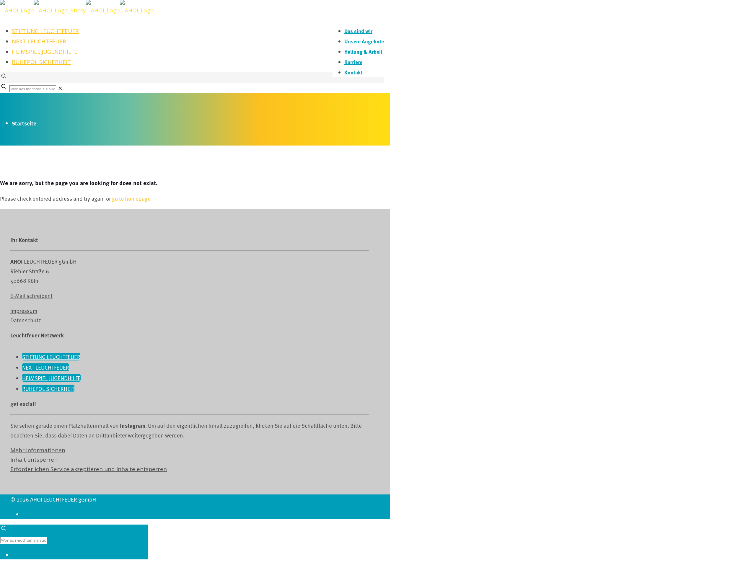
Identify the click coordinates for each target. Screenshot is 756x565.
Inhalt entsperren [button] (34, 459)
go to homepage (131, 198)
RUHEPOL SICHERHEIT (41, 62)
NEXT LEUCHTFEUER (39, 41)
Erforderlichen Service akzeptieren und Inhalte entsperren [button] (88, 469)
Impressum (23, 310)
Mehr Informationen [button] (37, 450)
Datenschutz (25, 320)
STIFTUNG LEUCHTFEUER (45, 31)
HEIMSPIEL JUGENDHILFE (44, 51)
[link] (60, 88)
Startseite (24, 123)
